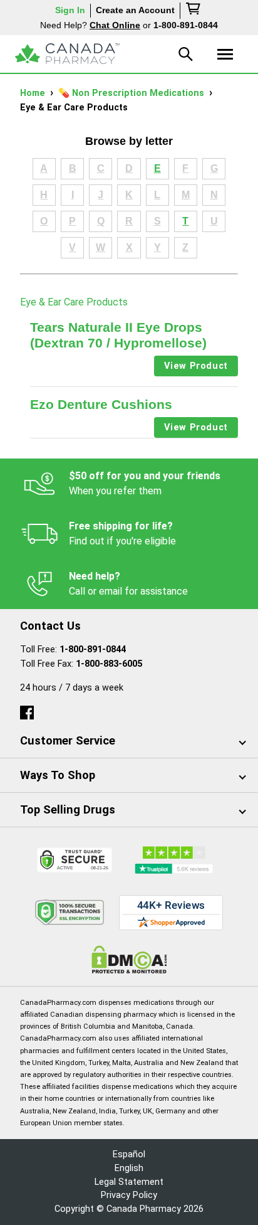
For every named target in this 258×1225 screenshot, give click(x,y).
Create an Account (135, 10)
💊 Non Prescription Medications (132, 93)
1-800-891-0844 (92, 649)
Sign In (70, 10)
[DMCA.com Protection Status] (129, 959)
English (129, 1168)
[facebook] (27, 710)
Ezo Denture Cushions (101, 404)
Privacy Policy (129, 1195)
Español (129, 1154)
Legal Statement (129, 1182)
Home (34, 93)
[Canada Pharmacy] (67, 53)
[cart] (194, 11)
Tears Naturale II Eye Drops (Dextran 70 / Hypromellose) (118, 335)
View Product (196, 366)
